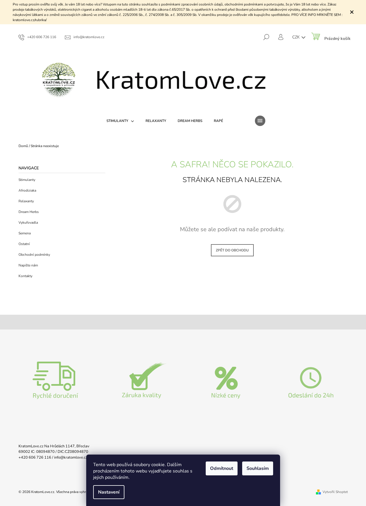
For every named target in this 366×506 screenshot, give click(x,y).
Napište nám (28, 265)
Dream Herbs (29, 212)
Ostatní (24, 244)
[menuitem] (120, 121)
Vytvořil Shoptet (335, 492)
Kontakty (25, 276)
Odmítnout (221, 468)
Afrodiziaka (27, 190)
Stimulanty (27, 179)
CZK (296, 37)
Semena (25, 233)
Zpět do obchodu (232, 250)
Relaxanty (26, 201)
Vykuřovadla (28, 222)
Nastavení (108, 492)
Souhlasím (258, 468)
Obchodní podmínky (34, 254)
